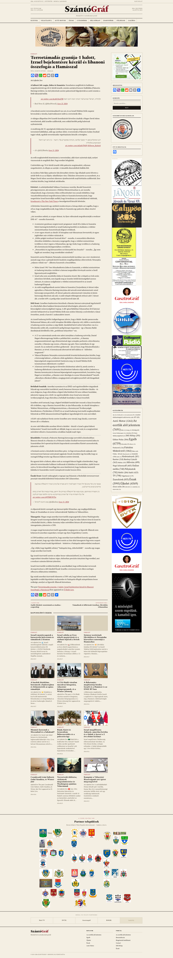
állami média (119, 487)
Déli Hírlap (95, 21)
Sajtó (133, 472)
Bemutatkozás (120, 937)
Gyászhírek (82, 21)
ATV (136, 417)
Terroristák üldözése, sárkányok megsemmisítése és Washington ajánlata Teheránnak (67, 782)
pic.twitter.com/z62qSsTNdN (76, 145)
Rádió (123, 472)
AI (125, 415)
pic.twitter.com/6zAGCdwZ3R (52, 99)
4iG (115, 415)
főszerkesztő (127, 454)
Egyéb (88, 937)
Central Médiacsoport (119, 433)
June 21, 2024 (54, 150)
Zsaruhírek (108, 21)
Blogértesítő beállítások (123, 940)
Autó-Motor (60, 21)
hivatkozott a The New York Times (44, 201)
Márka (122, 462)
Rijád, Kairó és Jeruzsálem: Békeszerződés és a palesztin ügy (66, 733)
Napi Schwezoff (122, 465)
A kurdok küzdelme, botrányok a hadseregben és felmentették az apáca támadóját (42, 686)
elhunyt (132, 444)
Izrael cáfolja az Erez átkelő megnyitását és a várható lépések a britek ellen (68, 638)
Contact (118, 943)
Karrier (118, 459)
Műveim (133, 462)
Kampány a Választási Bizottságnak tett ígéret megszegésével (95, 779)
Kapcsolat (138, 1)
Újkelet (34, 54)
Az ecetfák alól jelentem (126, 425)
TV (117, 475)
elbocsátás (125, 444)
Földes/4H (121, 21)
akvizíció (130, 415)
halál (119, 456)
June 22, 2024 (62, 104)
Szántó (86, 9)
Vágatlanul (46, 21)
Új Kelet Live (69, 590)
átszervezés (117, 489)
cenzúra (130, 433)
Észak (71, 21)
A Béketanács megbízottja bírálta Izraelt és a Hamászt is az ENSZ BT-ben (95, 686)
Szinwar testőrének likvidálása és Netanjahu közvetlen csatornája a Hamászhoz (95, 638)
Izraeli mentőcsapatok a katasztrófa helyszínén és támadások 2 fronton (42, 637)
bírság (129, 430)
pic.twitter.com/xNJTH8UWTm (44, 497)
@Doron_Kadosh (94, 145)
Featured (118, 447)
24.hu (120, 415)
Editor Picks (121, 439)
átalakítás (136, 487)
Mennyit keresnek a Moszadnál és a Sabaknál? (43, 731)
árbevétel (128, 487)
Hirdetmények (130, 456)
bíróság (135, 430)
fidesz (135, 451)
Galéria (131, 21)
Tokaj (50, 833)
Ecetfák (34, 21)
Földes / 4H (117, 454)
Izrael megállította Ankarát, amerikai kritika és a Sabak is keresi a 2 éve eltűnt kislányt (96, 733)
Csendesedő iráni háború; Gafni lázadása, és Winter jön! (42, 779)
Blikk (123, 430)
